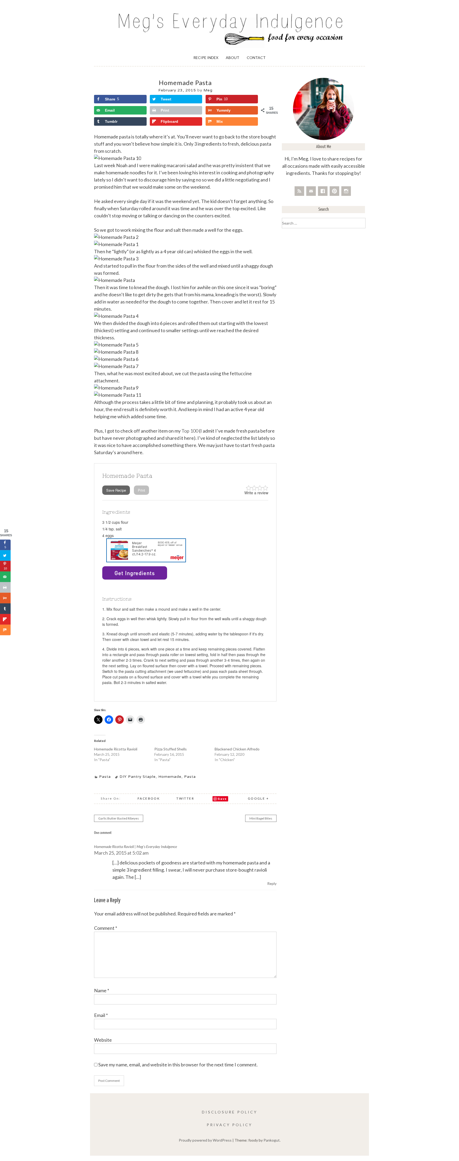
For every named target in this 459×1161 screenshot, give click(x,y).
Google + (258, 798)
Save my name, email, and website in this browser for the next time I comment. (178, 1064)
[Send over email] (5, 577)
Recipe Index (205, 57)
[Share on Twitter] (5, 555)
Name (101, 990)
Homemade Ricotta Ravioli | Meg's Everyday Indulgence (135, 846)
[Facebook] (323, 191)
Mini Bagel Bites (260, 818)
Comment (105, 928)
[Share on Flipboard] (5, 619)
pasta (190, 776)
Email (101, 1015)
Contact (256, 57)
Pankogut (272, 1140)
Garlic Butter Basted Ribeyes (118, 818)
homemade (169, 776)
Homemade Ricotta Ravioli (115, 749)
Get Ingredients (134, 572)
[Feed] (299, 191)
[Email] (311, 191)
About (232, 57)
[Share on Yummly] (5, 598)
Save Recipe (116, 490)
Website (103, 1040)
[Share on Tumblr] (5, 608)
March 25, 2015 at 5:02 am (121, 853)
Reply (272, 883)
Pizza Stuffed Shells (170, 749)
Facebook (149, 798)
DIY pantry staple (138, 776)
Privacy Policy (229, 1124)
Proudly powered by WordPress (205, 1140)
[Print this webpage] (5, 587)
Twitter (185, 798)
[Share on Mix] (5, 630)
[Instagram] (346, 191)
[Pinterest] (334, 191)
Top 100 (189, 431)
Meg (207, 90)
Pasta (105, 776)
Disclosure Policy (229, 1112)
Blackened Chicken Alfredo (237, 749)
